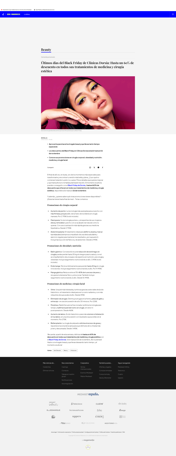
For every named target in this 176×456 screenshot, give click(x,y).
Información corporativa (64, 432)
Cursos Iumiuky (104, 374)
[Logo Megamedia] (89, 440)
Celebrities (47, 367)
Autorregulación (67, 384)
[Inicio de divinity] (3, 14)
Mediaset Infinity (123, 367)
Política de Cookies (105, 432)
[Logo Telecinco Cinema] (99, 416)
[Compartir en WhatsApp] (90, 167)
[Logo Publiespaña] (88, 423)
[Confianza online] (88, 449)
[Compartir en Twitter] (94, 167)
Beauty (46, 49)
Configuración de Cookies (91, 432)
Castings (65, 367)
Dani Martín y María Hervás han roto (45, 9)
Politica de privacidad (77, 432)
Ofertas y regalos (105, 367)
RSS (124, 432)
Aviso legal (54, 432)
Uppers (120, 378)
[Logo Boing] (99, 410)
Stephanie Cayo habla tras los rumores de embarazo (17, 9)
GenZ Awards (57, 350)
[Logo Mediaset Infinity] (53, 404)
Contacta (65, 370)
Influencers (74, 350)
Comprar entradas (105, 370)
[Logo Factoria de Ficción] (77, 410)
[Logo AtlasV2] (65, 423)
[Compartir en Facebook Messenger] (98, 167)
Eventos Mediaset (86, 373)
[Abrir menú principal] (173, 14)
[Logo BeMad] (53, 416)
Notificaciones (67, 380)
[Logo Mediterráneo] (111, 423)
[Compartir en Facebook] (102, 167)
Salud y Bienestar (105, 378)
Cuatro (120, 374)
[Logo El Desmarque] (53, 410)
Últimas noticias (48, 370)
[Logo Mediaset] (88, 395)
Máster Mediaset (86, 376)
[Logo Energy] (122, 410)
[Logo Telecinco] (76, 404)
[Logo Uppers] (76, 416)
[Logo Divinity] (122, 404)
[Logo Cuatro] (99, 404)
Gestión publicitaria (116, 432)
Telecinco (121, 370)
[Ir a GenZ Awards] (13, 14)
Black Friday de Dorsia (76, 185)
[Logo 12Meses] (122, 416)
